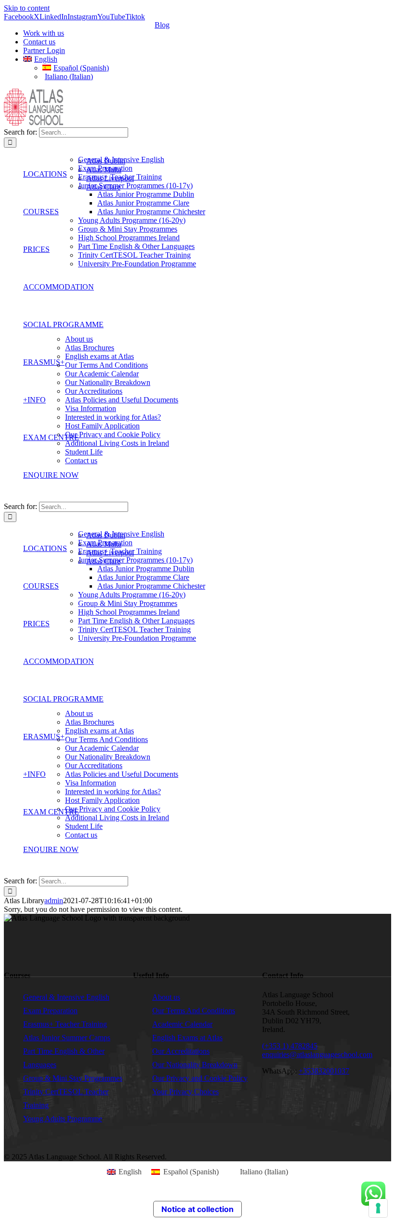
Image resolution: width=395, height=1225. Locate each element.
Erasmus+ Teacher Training (65, 1024)
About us (166, 997)
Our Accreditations (181, 1051)
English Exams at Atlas (187, 1037)
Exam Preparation (50, 1010)
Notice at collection (197, 1209)
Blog (162, 25)
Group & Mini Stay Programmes (72, 1078)
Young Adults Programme (62, 1119)
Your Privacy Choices (185, 1091)
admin (53, 900)
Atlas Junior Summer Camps (66, 1037)
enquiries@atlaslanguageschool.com (317, 1054)
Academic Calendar (182, 1024)
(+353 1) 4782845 (289, 1046)
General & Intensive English (66, 997)
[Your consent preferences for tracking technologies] (378, 1208)
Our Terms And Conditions (193, 1010)
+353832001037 (324, 1071)
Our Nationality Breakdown (194, 1064)
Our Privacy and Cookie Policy (200, 1078)
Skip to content (27, 8)
